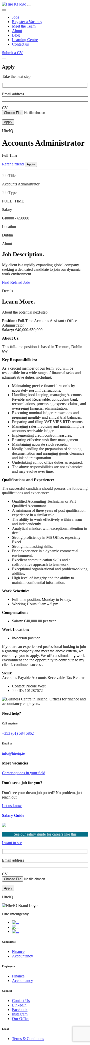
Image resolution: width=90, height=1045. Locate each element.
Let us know (12, 806)
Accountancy (22, 956)
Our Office (20, 1018)
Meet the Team (24, 26)
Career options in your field (23, 773)
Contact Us (21, 1000)
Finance (18, 951)
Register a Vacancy (27, 22)
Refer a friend (13, 164)
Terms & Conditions (28, 1038)
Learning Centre (25, 40)
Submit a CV (12, 53)
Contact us (20, 44)
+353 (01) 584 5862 (18, 733)
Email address (13, 94)
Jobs (15, 17)
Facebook (20, 1009)
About (17, 31)
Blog (16, 35)
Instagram (20, 1014)
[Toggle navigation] (29, 5)
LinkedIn (19, 1005)
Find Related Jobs (16, 282)
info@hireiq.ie (13, 753)
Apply (31, 164)
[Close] (4, 58)
